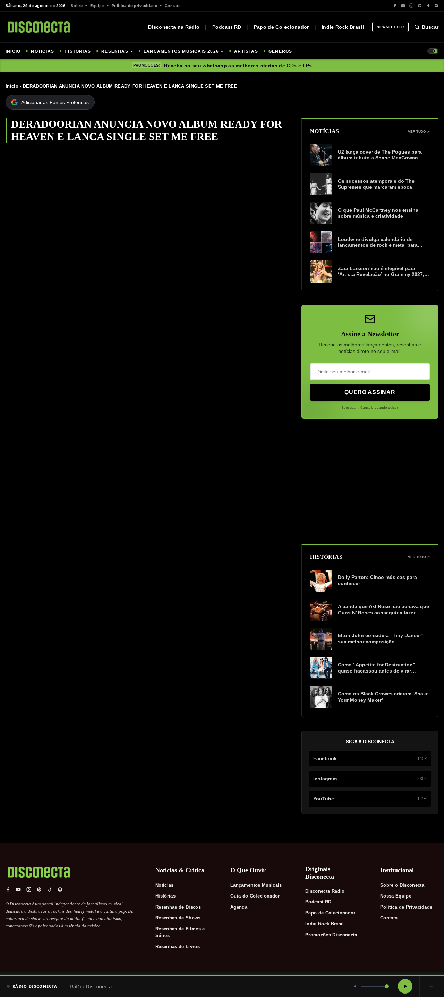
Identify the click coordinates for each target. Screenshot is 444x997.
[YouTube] (403, 5)
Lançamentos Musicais (256, 885)
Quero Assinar (369, 392)
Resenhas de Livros (177, 946)
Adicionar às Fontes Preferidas (55, 102)
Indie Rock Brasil (343, 27)
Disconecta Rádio (324, 891)
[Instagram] (411, 5)
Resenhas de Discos (178, 907)
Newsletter (390, 27)
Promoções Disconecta (331, 934)
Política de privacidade (134, 5)
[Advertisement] (369, 481)
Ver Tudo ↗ (419, 131)
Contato (173, 5)
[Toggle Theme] (432, 51)
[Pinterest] (420, 5)
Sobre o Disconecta (402, 885)
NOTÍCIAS (42, 51)
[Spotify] (436, 5)
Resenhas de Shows (178, 917)
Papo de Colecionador (281, 27)
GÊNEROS (280, 51)
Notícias (164, 885)
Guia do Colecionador (255, 896)
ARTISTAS (246, 51)
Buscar (430, 27)
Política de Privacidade (406, 907)
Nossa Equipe (395, 896)
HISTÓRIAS (78, 51)
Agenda (238, 907)
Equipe (97, 5)
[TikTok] (428, 5)
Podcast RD (226, 27)
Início (12, 86)
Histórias (165, 896)
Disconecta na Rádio (174, 27)
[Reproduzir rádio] (405, 986)
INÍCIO (13, 51)
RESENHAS (114, 51)
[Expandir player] (432, 986)
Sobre (77, 5)
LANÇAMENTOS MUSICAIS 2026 (181, 51)
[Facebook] (395, 5)
